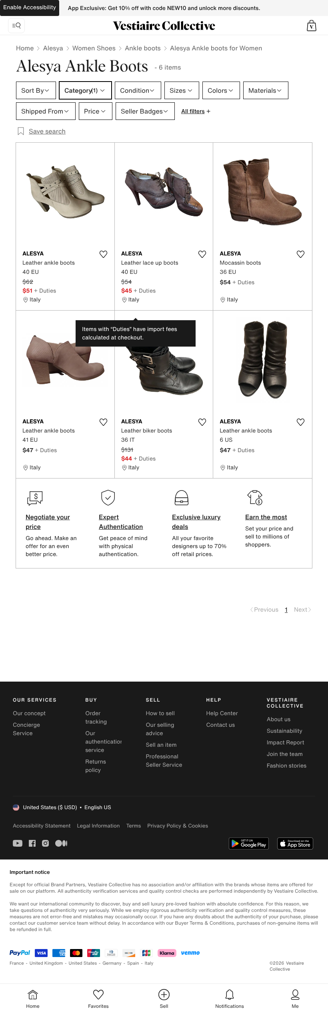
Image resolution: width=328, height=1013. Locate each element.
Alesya (53, 48)
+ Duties (45, 290)
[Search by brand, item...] (16, 25)
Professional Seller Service (164, 760)
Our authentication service (104, 741)
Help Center (222, 713)
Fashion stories (286, 766)
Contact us (220, 725)
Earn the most (266, 517)
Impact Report (285, 742)
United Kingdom (46, 963)
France (17, 963)
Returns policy (95, 766)
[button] (311, 25)
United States (83, 963)
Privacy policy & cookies (177, 826)
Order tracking (96, 717)
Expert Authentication (121, 521)
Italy (149, 963)
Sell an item (161, 745)
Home (25, 48)
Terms (133, 826)
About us (278, 719)
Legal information (98, 826)
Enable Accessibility (29, 7)
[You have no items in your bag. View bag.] (311, 25)
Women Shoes (94, 48)
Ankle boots (143, 48)
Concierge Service (26, 729)
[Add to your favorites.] (103, 254)
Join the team (285, 754)
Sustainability (284, 731)
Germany (112, 963)
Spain (133, 963)
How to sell (160, 713)
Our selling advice (160, 729)
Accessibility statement (41, 826)
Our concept (29, 713)
